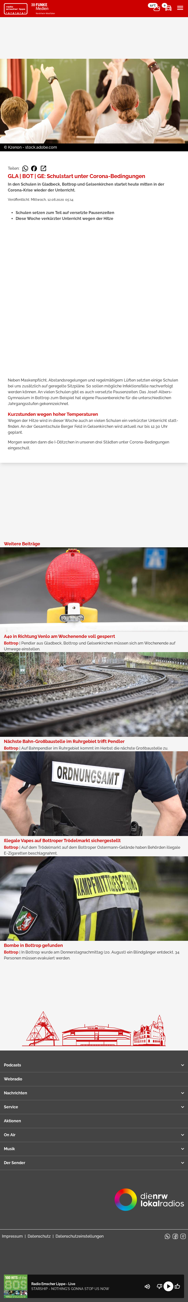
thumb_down (160, 1286)
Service (11, 1107)
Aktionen (12, 1121)
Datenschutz (39, 1236)
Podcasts (12, 1065)
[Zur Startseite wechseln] (15, 9)
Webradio (13, 1079)
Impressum (12, 1236)
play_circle (168, 1286)
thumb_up (177, 1286)
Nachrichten (15, 1093)
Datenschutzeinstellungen (80, 1236)
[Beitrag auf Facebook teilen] (34, 168)
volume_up (147, 1286)
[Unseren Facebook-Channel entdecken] (175, 1236)
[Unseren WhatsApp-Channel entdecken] (167, 1236)
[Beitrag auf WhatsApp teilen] (25, 168)
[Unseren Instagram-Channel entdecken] (183, 1236)
